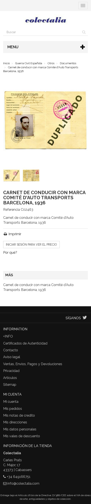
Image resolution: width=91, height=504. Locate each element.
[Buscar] (84, 32)
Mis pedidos (12, 409)
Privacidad (11, 371)
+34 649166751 (18, 477)
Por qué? (10, 253)
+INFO (8, 336)
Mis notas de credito (19, 415)
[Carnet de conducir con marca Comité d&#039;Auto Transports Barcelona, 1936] (12, 176)
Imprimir (14, 234)
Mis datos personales (19, 429)
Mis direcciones (15, 422)
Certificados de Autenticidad (25, 343)
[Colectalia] (45, 19)
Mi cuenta (10, 402)
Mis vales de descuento (21, 436)
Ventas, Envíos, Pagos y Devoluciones (32, 364)
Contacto (10, 350)
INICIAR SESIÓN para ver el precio (31, 244)
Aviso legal (11, 357)
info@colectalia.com (23, 483)
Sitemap (9, 385)
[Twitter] (85, 318)
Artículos (10, 378)
